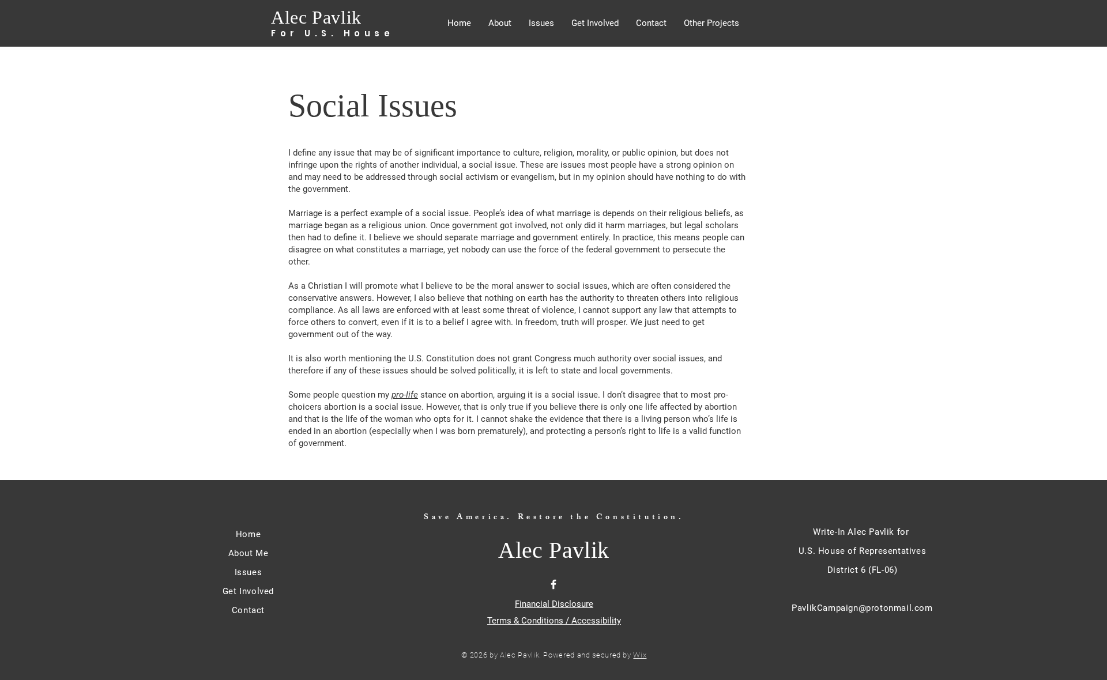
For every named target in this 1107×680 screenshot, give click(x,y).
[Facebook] (553, 584)
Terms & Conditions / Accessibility (554, 620)
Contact (248, 610)
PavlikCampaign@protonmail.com (862, 608)
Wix (639, 655)
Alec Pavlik (316, 17)
